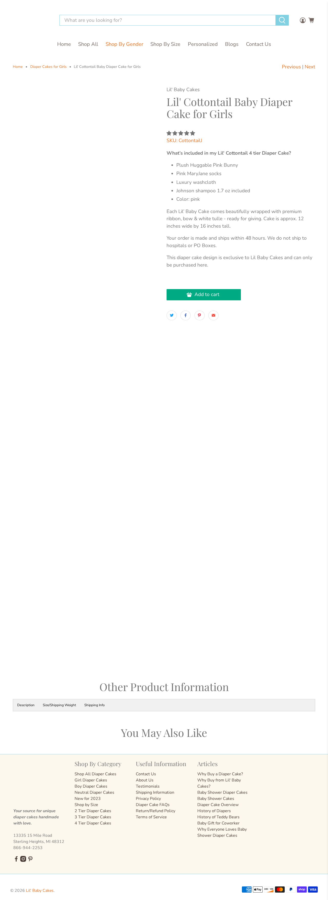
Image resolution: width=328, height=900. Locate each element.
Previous (291, 66)
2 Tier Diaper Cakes (93, 811)
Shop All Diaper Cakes (95, 774)
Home (64, 44)
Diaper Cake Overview (218, 805)
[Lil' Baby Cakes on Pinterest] (30, 860)
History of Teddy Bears (218, 817)
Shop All (88, 44)
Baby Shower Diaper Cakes (222, 792)
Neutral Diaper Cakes (94, 792)
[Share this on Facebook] (185, 315)
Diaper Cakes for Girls (48, 67)
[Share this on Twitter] (172, 315)
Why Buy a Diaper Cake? (220, 774)
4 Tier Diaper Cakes (93, 823)
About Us (144, 780)
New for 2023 (88, 798)
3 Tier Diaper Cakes (93, 817)
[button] (181, 133)
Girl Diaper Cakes (91, 780)
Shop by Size (86, 805)
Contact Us (258, 44)
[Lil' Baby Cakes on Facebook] (16, 860)
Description (26, 705)
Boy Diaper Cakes (91, 786)
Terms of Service (151, 817)
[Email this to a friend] (213, 315)
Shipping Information (155, 792)
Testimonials (148, 786)
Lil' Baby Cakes (40, 890)
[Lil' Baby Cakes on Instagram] (23, 860)
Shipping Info (94, 705)
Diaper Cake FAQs (153, 805)
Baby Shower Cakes (215, 798)
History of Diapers (214, 811)
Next (310, 66)
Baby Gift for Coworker (218, 823)
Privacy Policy (148, 798)
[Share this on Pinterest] (199, 315)
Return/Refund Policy (155, 811)
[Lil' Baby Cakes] (32, 20)
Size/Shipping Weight (59, 705)
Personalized (203, 44)
